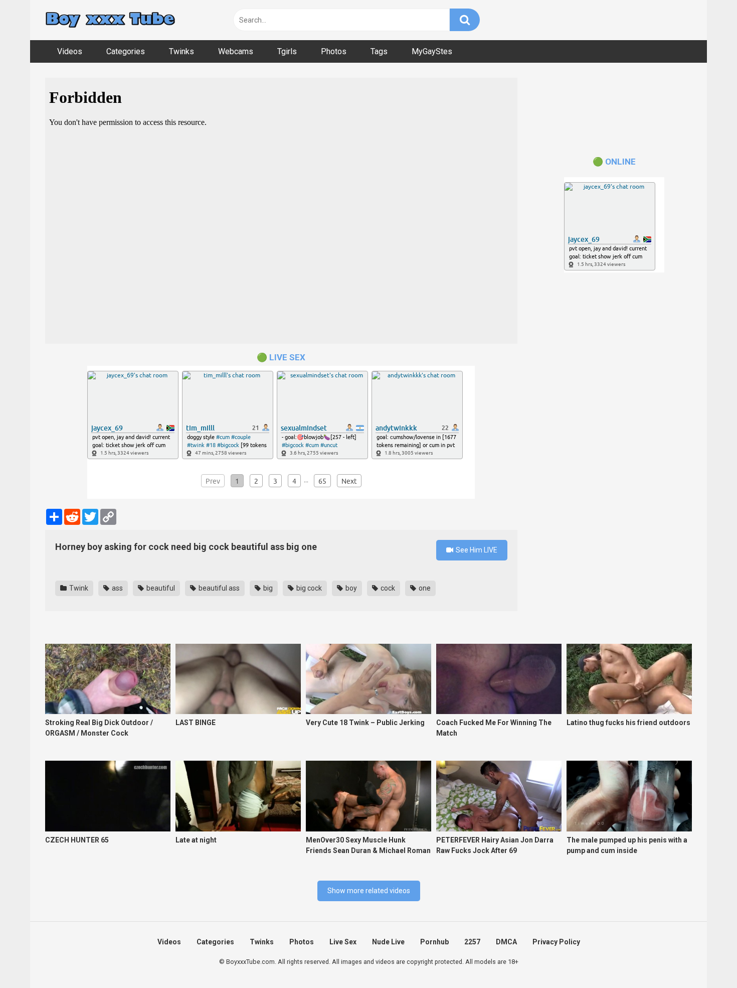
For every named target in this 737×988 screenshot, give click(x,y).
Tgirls (287, 51)
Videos (69, 51)
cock (387, 588)
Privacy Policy (556, 942)
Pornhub (434, 942)
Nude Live (388, 942)
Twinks (181, 51)
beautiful (160, 588)
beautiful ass (218, 588)
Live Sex (342, 942)
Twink (78, 588)
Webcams (235, 51)
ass (116, 588)
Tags (379, 51)
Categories (125, 51)
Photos (333, 51)
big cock (308, 588)
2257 (472, 942)
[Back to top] (703, 957)
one (424, 588)
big (267, 588)
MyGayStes (432, 51)
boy (350, 588)
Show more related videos (368, 891)
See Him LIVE (475, 550)
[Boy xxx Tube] (110, 20)
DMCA (506, 942)
